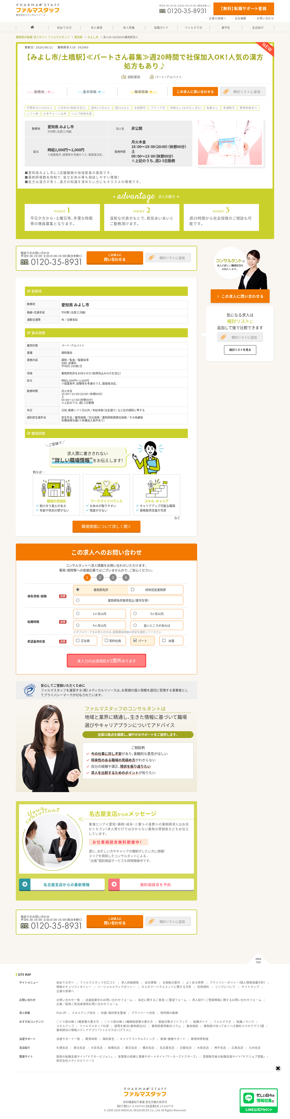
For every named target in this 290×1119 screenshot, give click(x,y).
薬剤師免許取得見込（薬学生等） (128, 600)
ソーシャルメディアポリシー (116, 987)
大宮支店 (97, 1047)
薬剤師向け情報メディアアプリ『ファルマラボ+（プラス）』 (93, 1030)
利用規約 (203, 987)
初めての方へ (65, 982)
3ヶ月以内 (157, 613)
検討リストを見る (240, 350)
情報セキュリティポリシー (74, 987)
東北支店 (79, 1047)
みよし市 (92, 37)
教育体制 (91, 1039)
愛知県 (78, 37)
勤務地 (39, 91)
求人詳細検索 (130, 982)
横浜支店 (148, 1047)
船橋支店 (114, 1047)
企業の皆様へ (217, 18)
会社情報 (151, 982)
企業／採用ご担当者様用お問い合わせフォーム (87, 1004)
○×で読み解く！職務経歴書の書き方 (128, 1021)
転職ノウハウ (245, 1021)
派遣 (171, 640)
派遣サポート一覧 (68, 1039)
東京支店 (131, 1047)
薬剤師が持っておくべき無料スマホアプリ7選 (234, 1026)
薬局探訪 (192, 1026)
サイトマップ (250, 987)
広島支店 (237, 1047)
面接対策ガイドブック (173, 1021)
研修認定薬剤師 (155, 589)
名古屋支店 (167, 1047)
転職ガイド (200, 1021)
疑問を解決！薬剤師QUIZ (130, 1026)
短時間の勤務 (169, 1013)
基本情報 (90, 91)
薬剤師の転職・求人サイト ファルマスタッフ (43, 37)
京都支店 (186, 1047)
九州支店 (255, 1047)
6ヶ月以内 (99, 625)
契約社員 (115, 640)
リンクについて (225, 987)
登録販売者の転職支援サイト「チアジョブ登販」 (234, 1056)
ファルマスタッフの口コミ (97, 982)
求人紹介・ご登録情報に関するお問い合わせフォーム (226, 1000)
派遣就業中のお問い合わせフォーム (109, 1000)
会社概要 (240, 18)
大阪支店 (203, 1047)
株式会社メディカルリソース (75, 1060)
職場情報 (141, 91)
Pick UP (61, 1013)
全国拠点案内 (171, 982)
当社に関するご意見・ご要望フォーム (162, 1000)
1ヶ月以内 (99, 613)
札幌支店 (62, 1047)
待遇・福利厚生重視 (113, 1013)
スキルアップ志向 (83, 1013)
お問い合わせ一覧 (68, 1000)
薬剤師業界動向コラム (166, 1026)
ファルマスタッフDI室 (94, 1026)
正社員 (85, 640)
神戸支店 (220, 1047)
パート (142, 640)
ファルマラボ (222, 1021)
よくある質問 (195, 982)
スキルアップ (65, 1026)
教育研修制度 (200, 1039)
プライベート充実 (143, 1013)
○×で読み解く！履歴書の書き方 (77, 1021)
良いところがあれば (157, 625)
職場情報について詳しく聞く (106, 526)
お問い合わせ (265, 18)
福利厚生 (108, 1039)
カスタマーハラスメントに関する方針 (166, 987)
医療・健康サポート (173, 1039)
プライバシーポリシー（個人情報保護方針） (237, 982)
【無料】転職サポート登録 (244, 8)
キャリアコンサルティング (137, 1039)
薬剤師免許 (101, 589)
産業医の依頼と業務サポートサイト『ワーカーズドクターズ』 (157, 1056)
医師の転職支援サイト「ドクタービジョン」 (84, 1056)
